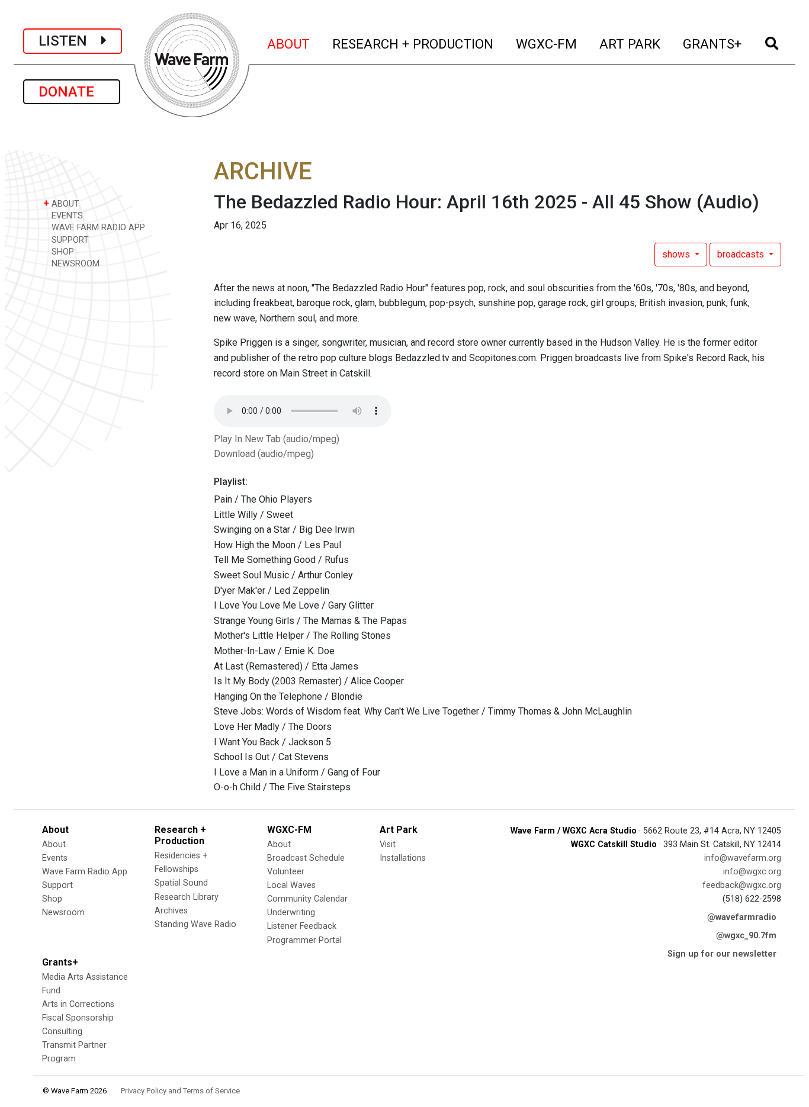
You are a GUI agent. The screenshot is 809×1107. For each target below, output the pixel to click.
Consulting (62, 1031)
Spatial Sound (181, 883)
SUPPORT (69, 240)
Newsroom (63, 913)
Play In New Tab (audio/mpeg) (276, 439)
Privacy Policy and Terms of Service (180, 1090)
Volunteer (285, 872)
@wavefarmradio (741, 917)
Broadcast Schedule (306, 858)
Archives (171, 911)
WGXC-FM (547, 44)
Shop (52, 899)
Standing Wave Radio (195, 924)
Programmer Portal (304, 940)
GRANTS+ (712, 44)
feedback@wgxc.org (741, 885)
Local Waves (291, 885)
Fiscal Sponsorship (78, 1018)
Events (55, 858)
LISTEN (69, 41)
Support (57, 885)
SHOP (61, 252)
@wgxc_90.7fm (746, 936)
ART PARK (630, 44)
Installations (403, 858)
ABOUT (289, 44)
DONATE (71, 91)
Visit (388, 844)
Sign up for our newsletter (721, 954)
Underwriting (291, 913)
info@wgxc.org (752, 872)
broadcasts (741, 254)
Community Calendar (307, 899)
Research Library (187, 897)
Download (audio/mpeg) (264, 453)
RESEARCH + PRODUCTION (413, 44)
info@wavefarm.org (742, 858)
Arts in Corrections (78, 1004)
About (54, 844)
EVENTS (66, 216)
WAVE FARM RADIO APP (97, 228)
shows (677, 254)
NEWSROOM (74, 264)
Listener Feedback (301, 926)
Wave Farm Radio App (84, 872)
